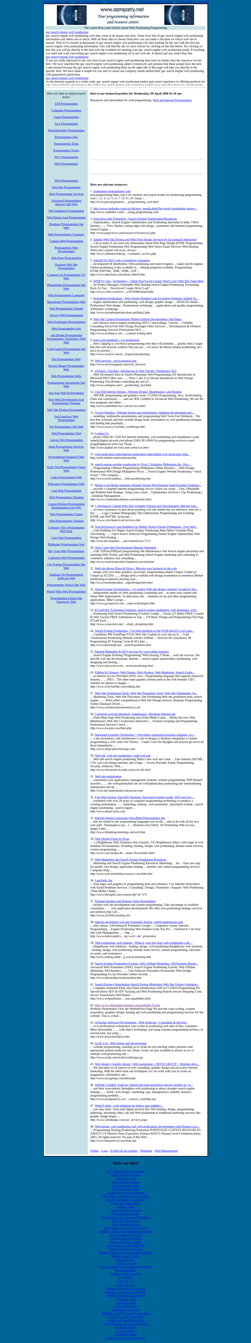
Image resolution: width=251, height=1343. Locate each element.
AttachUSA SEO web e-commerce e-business (121, 260)
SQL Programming (66, 157)
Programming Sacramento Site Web (66, 384)
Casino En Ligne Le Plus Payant (125, 1338)
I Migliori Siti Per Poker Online (125, 1295)
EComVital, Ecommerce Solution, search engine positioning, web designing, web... (146, 610)
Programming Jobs (66, 137)
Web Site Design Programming (66, 409)
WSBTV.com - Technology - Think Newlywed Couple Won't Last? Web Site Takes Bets (148, 281)
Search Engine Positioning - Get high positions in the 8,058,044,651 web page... (144, 630)
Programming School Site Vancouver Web (66, 600)
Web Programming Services (66, 194)
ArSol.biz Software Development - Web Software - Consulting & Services (141, 1022)
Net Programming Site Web (66, 426)
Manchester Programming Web (66, 302)
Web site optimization (108, 776)
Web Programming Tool (66, 433)
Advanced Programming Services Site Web (66, 202)
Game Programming (66, 117)
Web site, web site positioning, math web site (122, 755)
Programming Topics (66, 150)
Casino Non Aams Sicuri (125, 1175)
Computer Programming (66, 110)
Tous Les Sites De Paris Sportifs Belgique (125, 1266)
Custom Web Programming (66, 241)
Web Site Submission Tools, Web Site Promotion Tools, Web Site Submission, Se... (146, 693)
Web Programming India (66, 376)
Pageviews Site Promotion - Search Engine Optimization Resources (135, 218)
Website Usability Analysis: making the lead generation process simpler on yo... (144, 1085)
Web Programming (66, 163)
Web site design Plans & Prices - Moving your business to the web (136, 568)
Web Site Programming (66, 187)
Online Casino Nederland (125, 1238)
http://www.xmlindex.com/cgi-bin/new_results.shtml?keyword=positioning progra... (145, 208)
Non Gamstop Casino (125, 1189)
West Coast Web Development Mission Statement (125, 547)
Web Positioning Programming (66, 322)
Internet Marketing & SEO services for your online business (132, 651)
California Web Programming (66, 557)
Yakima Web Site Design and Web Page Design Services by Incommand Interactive (145, 239)
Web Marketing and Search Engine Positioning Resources (130, 859)
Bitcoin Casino (125, 1259)
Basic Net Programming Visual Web (66, 468)
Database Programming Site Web (66, 226)
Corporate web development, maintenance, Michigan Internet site (135, 714)
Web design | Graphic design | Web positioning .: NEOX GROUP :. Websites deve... (147, 1064)
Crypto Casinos (125, 1331)
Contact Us (102, 433)
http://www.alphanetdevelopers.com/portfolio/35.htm (127, 1005)
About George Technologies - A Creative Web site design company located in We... (146, 589)
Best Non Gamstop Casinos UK (126, 1199)
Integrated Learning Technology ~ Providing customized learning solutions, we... (145, 734)
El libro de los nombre (124, 1150)
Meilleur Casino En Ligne (125, 1273)
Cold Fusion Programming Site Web (66, 350)
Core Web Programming (66, 537)
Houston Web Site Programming (66, 266)
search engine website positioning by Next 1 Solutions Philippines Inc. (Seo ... (143, 464)
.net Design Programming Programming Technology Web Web (66, 339)
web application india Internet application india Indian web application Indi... (142, 454)
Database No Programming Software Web (66, 576)
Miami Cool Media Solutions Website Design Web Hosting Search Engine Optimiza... (148, 485)
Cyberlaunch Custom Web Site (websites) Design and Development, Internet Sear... (146, 506)
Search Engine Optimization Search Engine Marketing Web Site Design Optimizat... (147, 984)
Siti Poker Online (125, 1327)
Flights (94, 1150)
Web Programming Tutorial (66, 308)
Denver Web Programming (66, 315)
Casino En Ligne (125, 1178)
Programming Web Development (66, 249)
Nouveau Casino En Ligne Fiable (125, 1292)
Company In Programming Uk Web (66, 276)
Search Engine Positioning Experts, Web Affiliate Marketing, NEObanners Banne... (146, 963)
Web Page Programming (66, 258)
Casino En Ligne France (125, 1203)
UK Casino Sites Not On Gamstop (125, 1228)
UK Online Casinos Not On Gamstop (125, 1196)
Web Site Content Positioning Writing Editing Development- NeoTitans (137, 319)
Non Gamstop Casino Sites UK (125, 1245)
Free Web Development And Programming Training (66, 401)
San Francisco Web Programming (66, 418)
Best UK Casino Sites (125, 1221)
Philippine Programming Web (66, 544)
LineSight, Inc (104, 880)
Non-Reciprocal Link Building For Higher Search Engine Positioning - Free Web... (146, 526)
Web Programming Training (66, 521)
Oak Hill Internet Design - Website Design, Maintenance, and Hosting (138, 391)
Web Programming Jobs (66, 328)
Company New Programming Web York (66, 529)
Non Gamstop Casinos (126, 1182)
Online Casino (126, 1206)
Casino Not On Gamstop (125, 1210)
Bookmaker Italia (125, 1270)
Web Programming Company (66, 234)
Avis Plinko (125, 1277)
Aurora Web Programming (66, 440)
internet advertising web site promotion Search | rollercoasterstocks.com (139, 922)
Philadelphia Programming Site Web (66, 286)
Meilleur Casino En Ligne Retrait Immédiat (125, 1231)
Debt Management (166, 1150)
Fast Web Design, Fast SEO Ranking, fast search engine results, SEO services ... (145, 797)
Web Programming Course (66, 514)
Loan (104, 1150)
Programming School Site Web (66, 585)
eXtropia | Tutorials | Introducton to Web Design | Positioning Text (135, 371)
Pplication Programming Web (66, 484)
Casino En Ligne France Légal (125, 1320)
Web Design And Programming (66, 217)
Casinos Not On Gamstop (126, 1242)
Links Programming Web (66, 477)
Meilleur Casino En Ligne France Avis (125, 1313)
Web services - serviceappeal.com (115, 360)
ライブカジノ (125, 1281)
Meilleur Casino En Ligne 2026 (125, 1288)
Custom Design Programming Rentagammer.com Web (66, 505)
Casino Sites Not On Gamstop (125, 1192)
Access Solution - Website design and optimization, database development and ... (145, 412)
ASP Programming (66, 103)
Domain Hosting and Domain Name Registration (125, 901)
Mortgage (146, 1150)
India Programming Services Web (66, 448)
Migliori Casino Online (125, 1256)
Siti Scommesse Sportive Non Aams (125, 1324)
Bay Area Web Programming (66, 551)
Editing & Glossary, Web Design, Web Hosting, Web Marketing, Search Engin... (145, 672)
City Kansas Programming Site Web (66, 566)
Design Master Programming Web (66, 367)
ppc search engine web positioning (67, 32)
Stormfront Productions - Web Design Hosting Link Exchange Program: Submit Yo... (146, 298)
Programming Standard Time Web (66, 458)
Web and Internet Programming (172, 100)
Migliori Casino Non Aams (125, 1249)
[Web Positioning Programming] (125, 24)
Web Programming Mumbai (66, 497)
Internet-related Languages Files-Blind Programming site (130, 818)
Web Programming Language (66, 295)
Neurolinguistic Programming (66, 130)
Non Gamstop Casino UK (125, 1235)
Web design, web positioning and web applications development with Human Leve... (147, 1126)
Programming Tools (66, 143)
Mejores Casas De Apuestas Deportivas (125, 1217)
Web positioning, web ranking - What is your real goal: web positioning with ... (144, 942)
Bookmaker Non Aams (125, 1309)
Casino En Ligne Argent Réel (125, 1316)
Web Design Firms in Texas (112, 838)
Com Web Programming (66, 490)
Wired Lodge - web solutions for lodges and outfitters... (129, 1105)
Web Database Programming (66, 211)
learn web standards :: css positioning (116, 340)
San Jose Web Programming (66, 393)
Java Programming (66, 123)
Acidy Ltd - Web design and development (120, 1043)
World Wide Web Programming (66, 591)
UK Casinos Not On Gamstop (125, 1171)
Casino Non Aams (125, 1306)
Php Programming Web (66, 359)
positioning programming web (112, 191)
